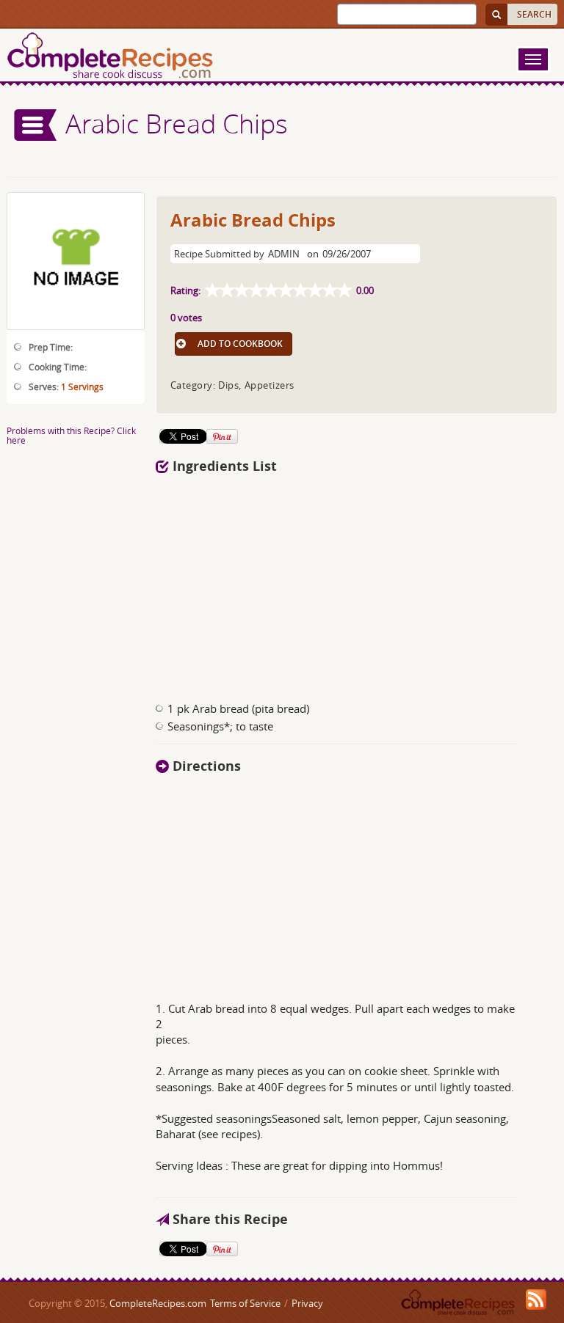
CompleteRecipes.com (157, 1303)
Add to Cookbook (240, 343)
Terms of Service (245, 1303)
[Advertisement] (357, 583)
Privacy (307, 1303)
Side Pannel (36, 125)
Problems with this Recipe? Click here (71, 435)
